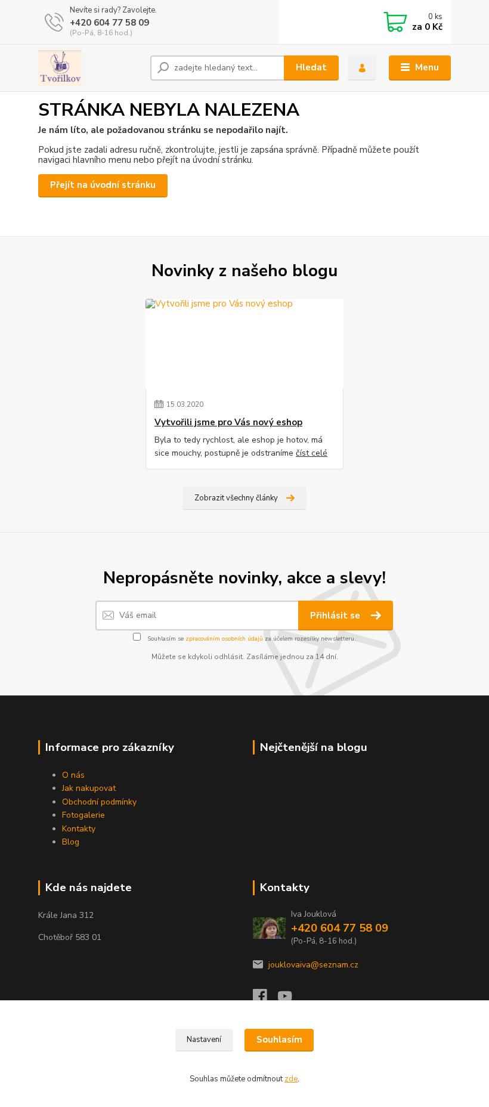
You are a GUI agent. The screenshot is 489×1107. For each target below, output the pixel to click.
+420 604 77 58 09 (109, 23)
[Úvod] (89, 68)
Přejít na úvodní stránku (103, 185)
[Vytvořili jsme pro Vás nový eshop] (244, 343)
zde (291, 1079)
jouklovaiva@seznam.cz (313, 964)
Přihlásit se (336, 615)
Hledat (311, 67)
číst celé (311, 453)
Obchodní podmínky (99, 802)
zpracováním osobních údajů (224, 639)
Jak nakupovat (89, 788)
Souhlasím (279, 1040)
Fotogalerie (83, 815)
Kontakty (78, 828)
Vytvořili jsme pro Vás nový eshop (228, 423)
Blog (70, 842)
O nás (73, 775)
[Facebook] (265, 999)
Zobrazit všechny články (236, 498)
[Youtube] (290, 999)
